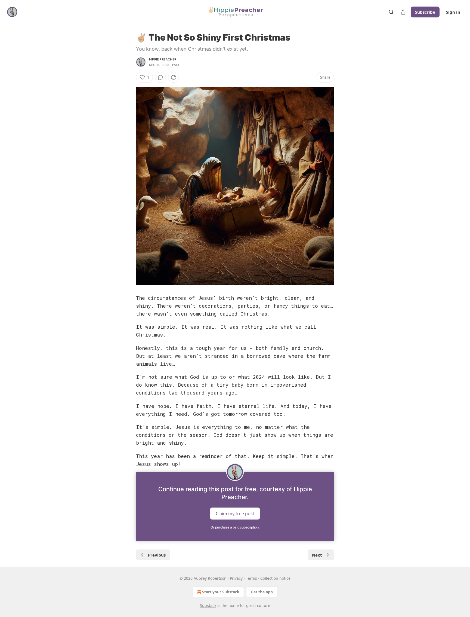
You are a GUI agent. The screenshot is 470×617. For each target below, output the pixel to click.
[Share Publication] (403, 12)
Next (317, 555)
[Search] (391, 12)
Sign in (453, 12)
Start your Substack (220, 591)
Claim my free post (235, 514)
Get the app (262, 591)
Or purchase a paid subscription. (235, 527)
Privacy (236, 578)
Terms (251, 578)
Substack (208, 605)
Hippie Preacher (162, 59)
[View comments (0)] (160, 77)
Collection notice (275, 578)
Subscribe (425, 12)
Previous (157, 555)
